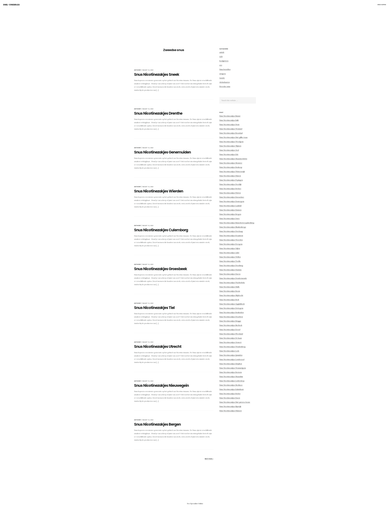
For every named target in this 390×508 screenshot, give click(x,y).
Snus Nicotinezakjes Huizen (230, 176)
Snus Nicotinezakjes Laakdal (230, 206)
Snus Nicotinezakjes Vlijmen (230, 146)
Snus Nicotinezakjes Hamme (230, 270)
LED (221, 57)
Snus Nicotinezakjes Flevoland (231, 334)
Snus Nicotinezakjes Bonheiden (231, 312)
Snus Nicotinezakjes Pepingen (231, 180)
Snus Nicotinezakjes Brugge (230, 321)
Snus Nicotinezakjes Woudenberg (232, 347)
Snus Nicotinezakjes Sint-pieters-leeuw (234, 402)
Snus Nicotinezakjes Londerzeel (231, 359)
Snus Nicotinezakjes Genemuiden (162, 152)
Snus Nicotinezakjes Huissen (230, 411)
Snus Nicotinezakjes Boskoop (230, 167)
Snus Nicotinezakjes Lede (229, 351)
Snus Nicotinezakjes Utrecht (157, 346)
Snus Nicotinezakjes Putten (230, 193)
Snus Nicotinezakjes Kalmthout (231, 389)
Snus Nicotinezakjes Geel (229, 150)
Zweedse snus (224, 86)
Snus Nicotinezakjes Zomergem (231, 201)
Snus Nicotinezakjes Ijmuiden (230, 355)
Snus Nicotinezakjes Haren (229, 274)
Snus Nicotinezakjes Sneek (156, 74)
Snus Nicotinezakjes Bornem (230, 372)
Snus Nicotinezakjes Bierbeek (230, 325)
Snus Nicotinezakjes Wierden (158, 191)
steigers (222, 74)
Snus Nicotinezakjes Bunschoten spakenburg (236, 223)
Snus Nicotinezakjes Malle (229, 287)
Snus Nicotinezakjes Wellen (230, 257)
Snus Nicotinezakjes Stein (229, 124)
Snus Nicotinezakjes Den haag (231, 231)
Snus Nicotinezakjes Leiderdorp (231, 381)
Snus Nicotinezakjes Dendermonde (233, 278)
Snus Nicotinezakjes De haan (230, 338)
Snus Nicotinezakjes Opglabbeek (232, 304)
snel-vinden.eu (11, 4)
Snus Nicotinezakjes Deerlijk (230, 184)
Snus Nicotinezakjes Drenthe (158, 113)
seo (220, 65)
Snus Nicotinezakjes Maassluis (231, 376)
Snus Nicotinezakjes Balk (229, 120)
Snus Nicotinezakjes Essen (229, 398)
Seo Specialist (192, 504)
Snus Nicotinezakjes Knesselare (231, 197)
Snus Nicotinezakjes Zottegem (231, 308)
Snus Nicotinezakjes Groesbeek (160, 268)
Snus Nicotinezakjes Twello (230, 261)
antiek (221, 52)
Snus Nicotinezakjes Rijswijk (230, 406)
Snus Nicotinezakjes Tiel (154, 307)
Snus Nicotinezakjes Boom (229, 291)
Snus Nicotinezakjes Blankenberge (232, 227)
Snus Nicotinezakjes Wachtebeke (232, 283)
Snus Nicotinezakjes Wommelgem (232, 368)
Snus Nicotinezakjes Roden (229, 394)
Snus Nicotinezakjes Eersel (229, 329)
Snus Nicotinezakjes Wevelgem (231, 142)
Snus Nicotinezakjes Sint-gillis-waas (233, 137)
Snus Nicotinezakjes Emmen (230, 210)
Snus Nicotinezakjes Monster (230, 163)
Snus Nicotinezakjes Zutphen (230, 364)
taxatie (222, 78)
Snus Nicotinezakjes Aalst (229, 253)
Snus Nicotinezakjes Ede (228, 154)
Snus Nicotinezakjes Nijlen (229, 248)
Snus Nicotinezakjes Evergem (230, 244)
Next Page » (209, 459)
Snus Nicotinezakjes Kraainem (231, 236)
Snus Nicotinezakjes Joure (229, 218)
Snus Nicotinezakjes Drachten (231, 317)
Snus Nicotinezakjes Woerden (231, 240)
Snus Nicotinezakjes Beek (229, 300)
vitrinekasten (224, 82)
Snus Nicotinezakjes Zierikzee (231, 385)
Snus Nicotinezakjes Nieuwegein (161, 385)
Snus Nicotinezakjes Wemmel (230, 129)
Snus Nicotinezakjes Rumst (229, 116)
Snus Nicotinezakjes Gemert (230, 342)
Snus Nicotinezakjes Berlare (230, 189)
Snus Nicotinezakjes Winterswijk (232, 171)
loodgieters (223, 61)
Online (200, 504)
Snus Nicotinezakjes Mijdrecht (231, 295)
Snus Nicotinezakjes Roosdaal (231, 133)
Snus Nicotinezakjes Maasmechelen (233, 159)
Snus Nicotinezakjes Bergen (157, 424)
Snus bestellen (224, 69)
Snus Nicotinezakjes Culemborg (161, 230)
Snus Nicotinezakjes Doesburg (231, 265)
